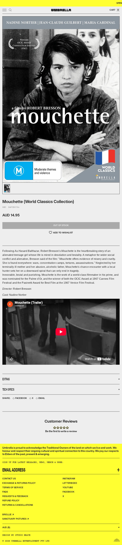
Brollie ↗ (8, 514)
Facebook (21, 398)
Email (41, 398)
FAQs (5, 491)
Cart (114, 9)
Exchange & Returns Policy (19, 483)
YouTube (68, 487)
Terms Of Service (12, 487)
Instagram (69, 478)
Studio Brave (22, 535)
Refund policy (10, 500)
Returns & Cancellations (17, 505)
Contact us (9, 478)
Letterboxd (70, 483)
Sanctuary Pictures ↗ (15, 518)
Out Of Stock (61, 225)
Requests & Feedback (15, 496)
